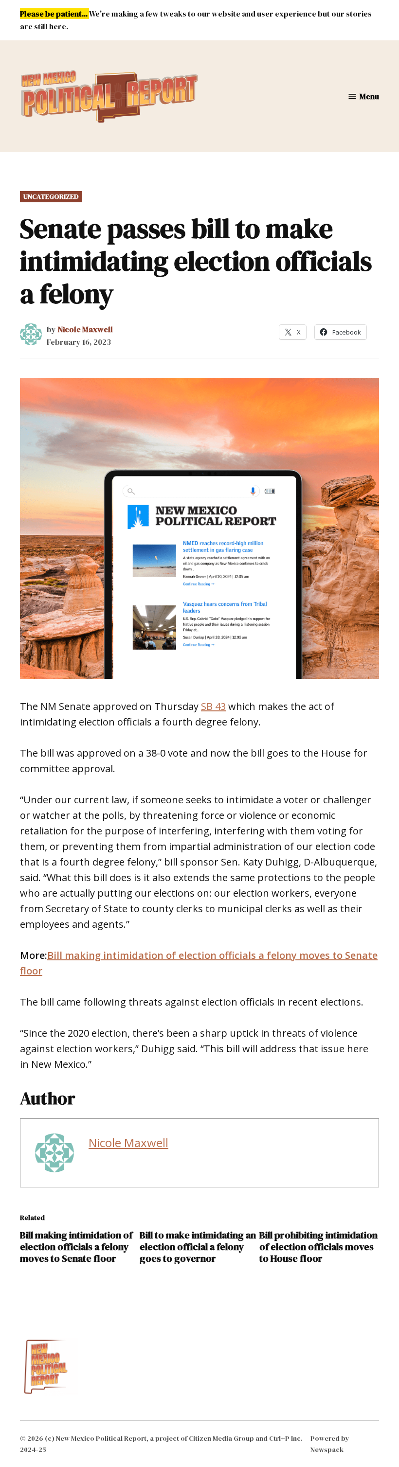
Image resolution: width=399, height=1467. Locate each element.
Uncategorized (51, 196)
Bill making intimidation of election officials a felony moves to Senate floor (76, 1246)
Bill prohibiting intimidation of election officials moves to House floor (318, 1246)
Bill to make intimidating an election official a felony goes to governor (198, 1246)
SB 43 (213, 706)
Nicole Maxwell (85, 329)
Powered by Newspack (329, 1443)
